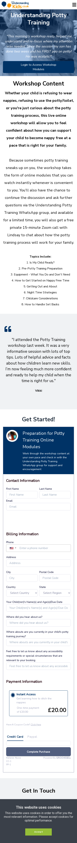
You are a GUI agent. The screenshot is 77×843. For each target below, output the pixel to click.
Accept (38, 831)
